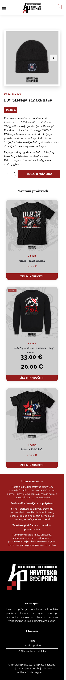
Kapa (7, 94)
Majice (32, 640)
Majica (17, 94)
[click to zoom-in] (32, 57)
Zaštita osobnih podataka (32, 651)
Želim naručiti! (32, 276)
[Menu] (7, 8)
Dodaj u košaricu (39, 174)
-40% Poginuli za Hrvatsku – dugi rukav (34, 350)
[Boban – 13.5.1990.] (32, 414)
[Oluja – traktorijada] (32, 225)
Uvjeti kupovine (32, 645)
